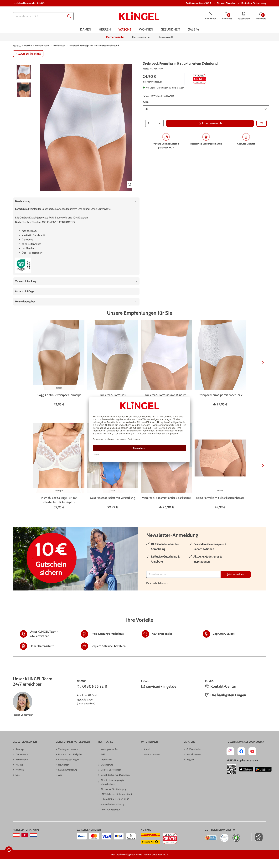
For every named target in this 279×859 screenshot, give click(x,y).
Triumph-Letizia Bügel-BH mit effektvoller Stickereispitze (59, 500)
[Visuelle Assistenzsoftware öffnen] (257, 837)
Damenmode (22, 754)
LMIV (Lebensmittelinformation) (116, 794)
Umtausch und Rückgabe (70, 754)
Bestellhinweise (193, 754)
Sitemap (20, 749)
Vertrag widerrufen (109, 749)
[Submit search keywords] (69, 16)
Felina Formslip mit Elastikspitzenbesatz (220, 498)
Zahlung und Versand (68, 749)
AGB (103, 754)
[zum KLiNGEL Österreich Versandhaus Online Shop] (16, 835)
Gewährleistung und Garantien (115, 774)
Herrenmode (22, 759)
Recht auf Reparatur (110, 809)
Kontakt (147, 749)
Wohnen (20, 769)
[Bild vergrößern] (130, 184)
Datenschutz (107, 764)
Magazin (190, 759)
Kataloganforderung (67, 769)
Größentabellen (193, 749)
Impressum (106, 759)
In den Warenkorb (212, 123)
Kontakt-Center (223, 686)
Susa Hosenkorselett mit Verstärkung (112, 498)
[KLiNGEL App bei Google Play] (263, 769)
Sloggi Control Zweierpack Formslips (59, 395)
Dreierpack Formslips (112, 395)
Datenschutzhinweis (157, 583)
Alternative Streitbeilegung (113, 789)
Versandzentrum (152, 754)
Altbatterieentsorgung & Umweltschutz (112, 782)
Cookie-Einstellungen (111, 769)
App (60, 774)
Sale (18, 774)
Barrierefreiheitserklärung (112, 804)
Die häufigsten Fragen (228, 695)
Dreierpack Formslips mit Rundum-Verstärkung (166, 397)
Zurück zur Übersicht (29, 53)
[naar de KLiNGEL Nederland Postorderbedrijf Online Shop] (33, 835)
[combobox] (43, 16)
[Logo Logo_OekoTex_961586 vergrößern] (23, 265)
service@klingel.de (161, 686)
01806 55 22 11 (94, 686)
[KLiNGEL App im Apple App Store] (246, 769)
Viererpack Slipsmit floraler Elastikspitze (166, 498)
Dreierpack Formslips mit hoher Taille (220, 395)
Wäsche (19, 764)
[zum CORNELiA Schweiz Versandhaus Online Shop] (24, 835)
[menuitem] (85, 29)
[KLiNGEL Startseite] (139, 16)
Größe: (146, 102)
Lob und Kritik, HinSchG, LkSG (115, 799)
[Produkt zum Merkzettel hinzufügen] (261, 123)
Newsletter (63, 764)
